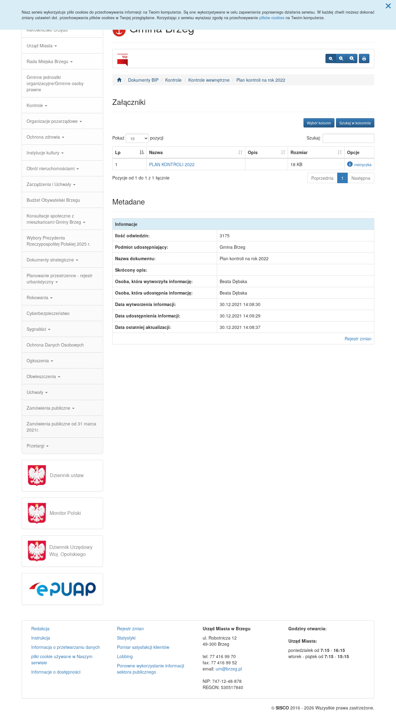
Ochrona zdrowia (44, 137)
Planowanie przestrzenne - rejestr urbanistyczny (60, 278)
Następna (360, 178)
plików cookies (271, 17)
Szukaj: (314, 138)
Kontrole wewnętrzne (209, 80)
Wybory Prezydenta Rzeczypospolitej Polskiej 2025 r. (58, 241)
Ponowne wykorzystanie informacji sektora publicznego (150, 668)
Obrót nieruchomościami (51, 168)
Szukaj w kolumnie (355, 122)
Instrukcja (40, 638)
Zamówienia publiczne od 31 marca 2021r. (61, 426)
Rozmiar (299, 152)
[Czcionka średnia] (341, 58)
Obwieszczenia (42, 376)
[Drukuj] (364, 58)
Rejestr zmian (358, 338)
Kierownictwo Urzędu (47, 30)
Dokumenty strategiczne (51, 260)
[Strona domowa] (119, 80)
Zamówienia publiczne (49, 408)
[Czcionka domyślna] (330, 58)
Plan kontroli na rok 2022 (260, 80)
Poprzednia (322, 178)
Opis (253, 152)
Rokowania (38, 297)
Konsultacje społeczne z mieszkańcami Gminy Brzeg (54, 219)
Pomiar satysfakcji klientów (143, 647)
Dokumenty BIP (143, 80)
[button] (388, 5)
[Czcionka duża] (351, 58)
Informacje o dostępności (55, 672)
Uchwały (36, 392)
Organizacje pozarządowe (53, 121)
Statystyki (126, 638)
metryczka (363, 164)
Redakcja (40, 628)
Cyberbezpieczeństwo (48, 313)
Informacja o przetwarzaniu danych (65, 647)
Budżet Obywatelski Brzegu (53, 200)
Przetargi (36, 445)
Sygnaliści (37, 329)
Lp (118, 152)
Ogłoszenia (38, 360)
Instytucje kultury (44, 152)
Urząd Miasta (40, 45)
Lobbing (125, 656)
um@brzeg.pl (229, 669)
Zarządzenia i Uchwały (49, 184)
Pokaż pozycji (137, 138)
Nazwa (156, 152)
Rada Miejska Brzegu (48, 61)
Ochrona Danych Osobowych (55, 345)
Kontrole (35, 105)
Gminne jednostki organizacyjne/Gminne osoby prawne (55, 83)
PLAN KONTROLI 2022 (172, 164)
